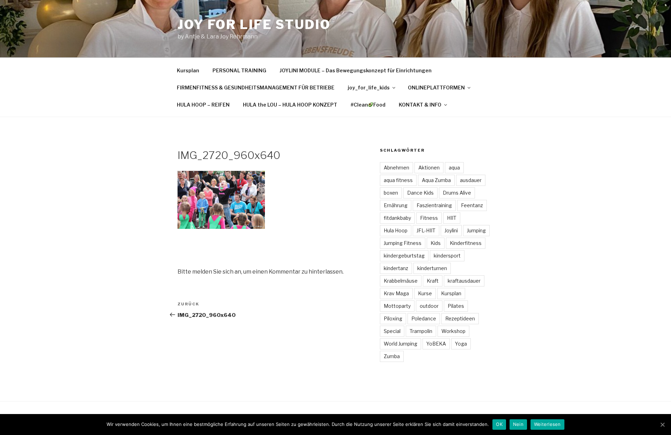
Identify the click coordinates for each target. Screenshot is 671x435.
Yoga (461, 344)
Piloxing (393, 318)
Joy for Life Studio (254, 24)
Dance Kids (420, 193)
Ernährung (395, 205)
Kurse (425, 293)
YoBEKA (436, 344)
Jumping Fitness (402, 243)
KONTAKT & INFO (420, 105)
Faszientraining (434, 205)
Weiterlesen (547, 424)
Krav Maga (396, 293)
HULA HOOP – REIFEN (203, 105)
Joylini (451, 230)
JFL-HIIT (426, 230)
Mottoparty (397, 306)
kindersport (447, 256)
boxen (391, 193)
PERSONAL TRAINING (239, 70)
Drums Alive (457, 193)
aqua (454, 168)
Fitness (429, 218)
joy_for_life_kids (369, 87)
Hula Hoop (395, 230)
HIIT (451, 218)
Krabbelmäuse (401, 281)
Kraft (433, 281)
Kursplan (188, 70)
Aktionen (429, 168)
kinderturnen (432, 268)
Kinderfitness (466, 243)
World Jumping (400, 344)
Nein (518, 424)
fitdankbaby (397, 218)
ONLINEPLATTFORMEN (436, 87)
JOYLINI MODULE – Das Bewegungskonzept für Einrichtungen (356, 70)
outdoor (429, 306)
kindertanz (396, 268)
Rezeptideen (460, 318)
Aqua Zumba (436, 180)
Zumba (392, 356)
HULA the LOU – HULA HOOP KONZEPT (290, 105)
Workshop (453, 331)
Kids (436, 243)
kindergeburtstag (404, 256)
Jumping (476, 230)
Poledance (423, 318)
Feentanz (472, 205)
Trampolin (421, 331)
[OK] (662, 424)
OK (499, 424)
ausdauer (471, 180)
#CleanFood (368, 105)
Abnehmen (396, 168)
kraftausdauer (464, 281)
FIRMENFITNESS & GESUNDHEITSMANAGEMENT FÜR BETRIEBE (255, 87)
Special (392, 331)
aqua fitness (398, 180)
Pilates (456, 306)
